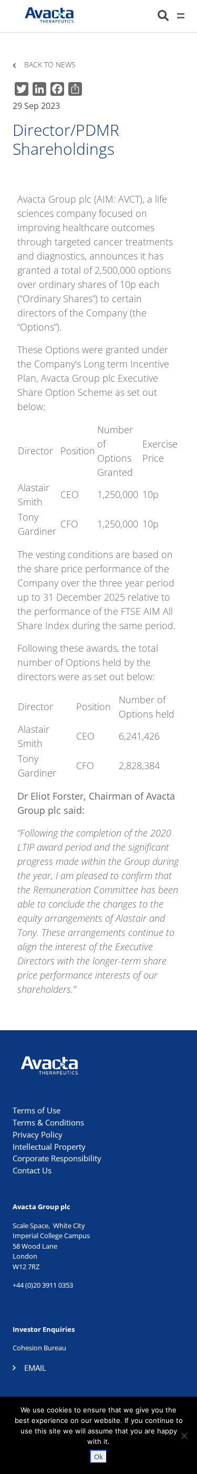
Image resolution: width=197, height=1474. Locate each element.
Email (35, 1367)
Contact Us (32, 1170)
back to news (50, 65)
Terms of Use (36, 1110)
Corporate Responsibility (57, 1158)
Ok (98, 1456)
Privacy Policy (38, 1134)
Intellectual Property (49, 1146)
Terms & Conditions (48, 1122)
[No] (184, 1435)
